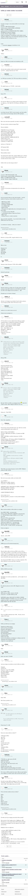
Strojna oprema (9, 867)
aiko (6, 97)
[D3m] (2, 505)
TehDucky (7, 547)
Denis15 (7, 316)
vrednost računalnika (7, 860)
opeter (6, 81)
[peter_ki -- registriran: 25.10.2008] (2, 474)
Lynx (2, 876)
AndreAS (3, 870)
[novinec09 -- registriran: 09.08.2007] (2, 117)
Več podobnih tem (3, 885)
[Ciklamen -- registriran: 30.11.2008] (2, 423)
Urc (5, 415)
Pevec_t (6, 619)
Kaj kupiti (7, 862)
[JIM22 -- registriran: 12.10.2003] (2, 57)
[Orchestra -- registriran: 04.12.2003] (2, 241)
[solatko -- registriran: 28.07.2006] (2, 408)
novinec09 (7, 117)
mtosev (6, 49)
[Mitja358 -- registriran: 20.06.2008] (2, 337)
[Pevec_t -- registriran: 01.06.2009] (2, 620)
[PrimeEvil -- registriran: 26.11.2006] (2, 65)
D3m (6, 505)
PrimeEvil (7, 64)
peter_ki (7, 473)
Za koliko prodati (6, 880)
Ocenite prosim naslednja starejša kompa (12, 869)
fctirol (3, 861)
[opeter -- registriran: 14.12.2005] (2, 82)
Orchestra (7, 240)
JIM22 (6, 57)
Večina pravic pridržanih (19, 889)
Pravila (2, 889)
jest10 (6, 605)
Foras (6, 813)
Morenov (3, 866)
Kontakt (2, 893)
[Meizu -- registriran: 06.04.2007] (2, 693)
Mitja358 (7, 337)
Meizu (6, 693)
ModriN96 (7, 531)
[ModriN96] (2, 532)
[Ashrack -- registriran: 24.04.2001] (2, 20)
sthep (3, 881)
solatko (6, 407)
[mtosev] (2, 49)
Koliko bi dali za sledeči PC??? (9, 865)
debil (6, 233)
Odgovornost (3, 891)
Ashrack (7, 19)
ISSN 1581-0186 (18, 893)
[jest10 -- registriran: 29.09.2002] (2, 605)
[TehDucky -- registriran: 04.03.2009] (2, 547)
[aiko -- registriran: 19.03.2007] (2, 97)
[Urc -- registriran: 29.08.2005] (2, 416)
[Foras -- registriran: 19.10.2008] (2, 813)
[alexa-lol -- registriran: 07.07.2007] (2, 361)
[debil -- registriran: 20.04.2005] (2, 233)
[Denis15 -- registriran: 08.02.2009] (2, 317)
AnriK (6, 193)
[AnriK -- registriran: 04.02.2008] (2, 193)
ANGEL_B (7, 296)
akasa (6, 728)
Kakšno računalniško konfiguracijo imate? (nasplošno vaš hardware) (12, 874)
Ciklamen (7, 423)
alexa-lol (7, 361)
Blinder (6, 170)
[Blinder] (2, 171)
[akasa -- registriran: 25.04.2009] (2, 729)
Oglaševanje (17, 891)
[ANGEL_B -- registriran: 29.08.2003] (2, 297)
